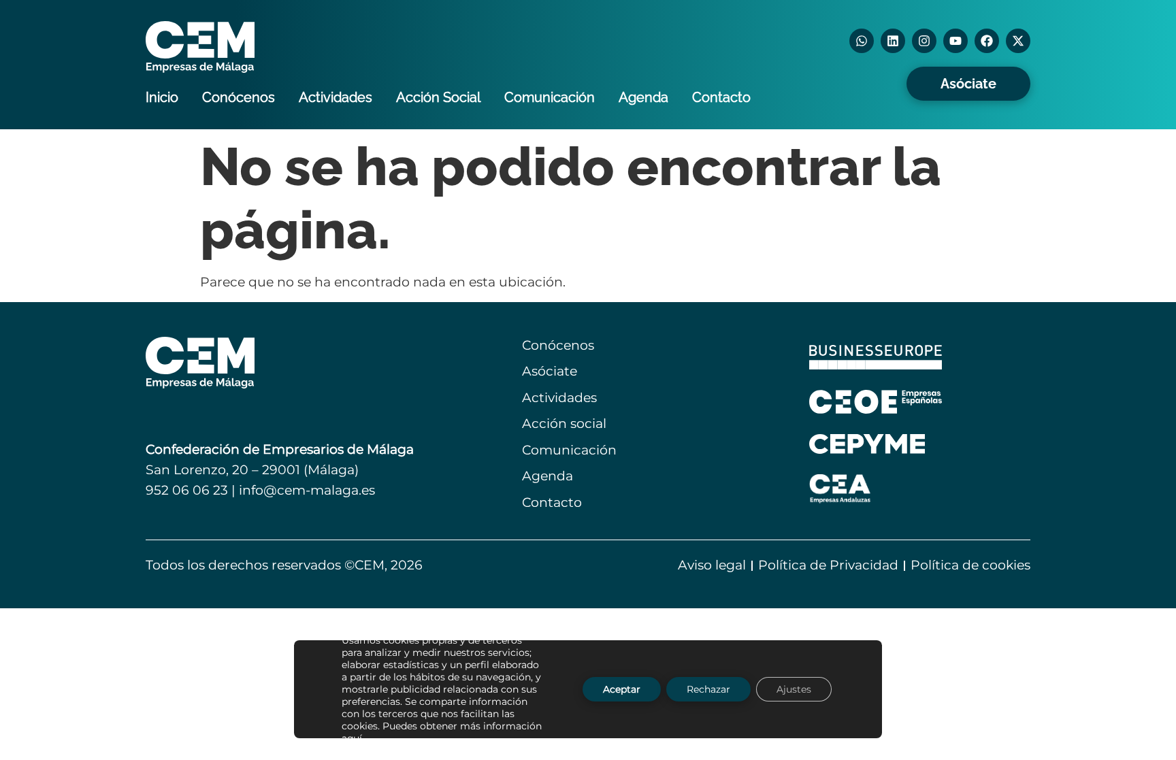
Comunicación (549, 97)
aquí (352, 738)
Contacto (721, 97)
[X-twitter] (1018, 41)
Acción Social (438, 97)
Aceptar (621, 689)
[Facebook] (987, 41)
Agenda (643, 97)
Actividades (335, 97)
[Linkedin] (893, 41)
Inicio (162, 97)
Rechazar (708, 689)
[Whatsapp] (861, 41)
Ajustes (794, 689)
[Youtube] (955, 41)
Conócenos (238, 97)
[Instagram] (924, 41)
